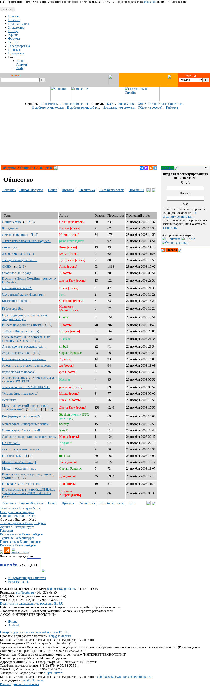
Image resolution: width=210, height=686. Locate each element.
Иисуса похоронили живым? (23, 325)
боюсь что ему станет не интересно (27, 365)
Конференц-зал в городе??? (22, 416)
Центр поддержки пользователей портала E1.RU (34, 632)
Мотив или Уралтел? (17, 462)
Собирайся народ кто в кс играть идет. (30, 436)
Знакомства (49, 103)
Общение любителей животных (160, 103)
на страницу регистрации (179, 214)
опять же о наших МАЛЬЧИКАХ (26, 387)
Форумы (9, 168)
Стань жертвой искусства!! (22, 430)
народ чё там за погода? (19, 372)
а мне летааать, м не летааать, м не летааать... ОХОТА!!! (26, 338)
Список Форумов (31, 190)
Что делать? (11, 228)
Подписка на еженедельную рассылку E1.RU (31, 603)
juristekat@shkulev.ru (137, 676)
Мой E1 (167, 168)
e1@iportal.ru (25, 592)
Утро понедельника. (17, 353)
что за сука (10, 247)
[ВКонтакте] (142, 168)
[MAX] (146, 168)
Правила (68, 190)
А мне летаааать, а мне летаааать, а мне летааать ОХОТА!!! (29, 379)
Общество (27, 168)
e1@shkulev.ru (53, 673)
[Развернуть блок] (163, 250)
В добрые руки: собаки (83, 107)
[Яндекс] (188, 239)
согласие (150, 1)
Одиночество (12, 222)
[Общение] (60, 100)
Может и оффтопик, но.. (20, 468)
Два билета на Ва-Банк (19, 253)
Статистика (87, 190)
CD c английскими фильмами (23, 294)
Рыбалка (172, 107)
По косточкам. (13, 455)
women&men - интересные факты (26, 424)
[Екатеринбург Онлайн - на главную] (142, 100)
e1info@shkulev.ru (109, 676)
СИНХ (7, 266)
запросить (170, 227)
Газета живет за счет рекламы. (24, 359)
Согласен (7, 9)
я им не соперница (16, 234)
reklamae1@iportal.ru (61, 588)
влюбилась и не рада (17, 273)
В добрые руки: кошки (48, 107)
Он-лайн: (136, 190)
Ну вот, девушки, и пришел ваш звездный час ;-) (24, 317)
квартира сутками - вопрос (21, 449)
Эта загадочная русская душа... (24, 346)
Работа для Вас (13, 308)
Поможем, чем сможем (119, 107)
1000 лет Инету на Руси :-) (21, 331)
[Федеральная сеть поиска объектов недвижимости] (43, 571)
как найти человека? (17, 288)
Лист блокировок (111, 190)
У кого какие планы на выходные (26, 241)
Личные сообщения (74, 103)
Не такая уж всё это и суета (22, 483)
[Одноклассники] (151, 168)
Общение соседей (150, 107)
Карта (111, 103)
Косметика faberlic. (16, 301)
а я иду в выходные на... (19, 260)
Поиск (52, 190)
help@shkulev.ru (60, 636)
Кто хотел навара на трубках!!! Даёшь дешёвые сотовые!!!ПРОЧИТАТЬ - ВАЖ (28, 493)
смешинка (10, 400)
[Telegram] (155, 168)
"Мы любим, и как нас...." (21, 393)
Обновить (9, 190)
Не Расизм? (11, 443)
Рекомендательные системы (19, 684)
